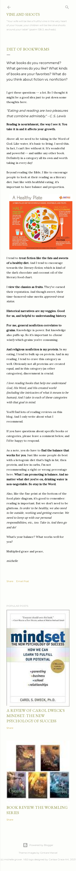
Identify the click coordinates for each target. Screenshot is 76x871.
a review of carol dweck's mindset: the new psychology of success (35, 716)
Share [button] (9, 581)
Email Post (22, 581)
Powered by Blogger (41, 845)
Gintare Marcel (48, 852)
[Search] (67, 6)
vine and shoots (23, 14)
